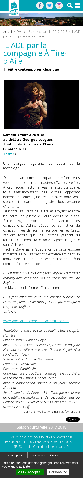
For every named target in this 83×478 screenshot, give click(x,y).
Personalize (58, 472)
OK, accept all (31, 472)
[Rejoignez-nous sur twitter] (49, 8)
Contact (55, 455)
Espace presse (15, 455)
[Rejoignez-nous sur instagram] (59, 8)
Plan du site (38, 455)
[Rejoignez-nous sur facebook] (40, 8)
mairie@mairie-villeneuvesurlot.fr (47, 447)
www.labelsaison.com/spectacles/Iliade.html (36, 320)
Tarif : (8, 153)
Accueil (8, 32)
